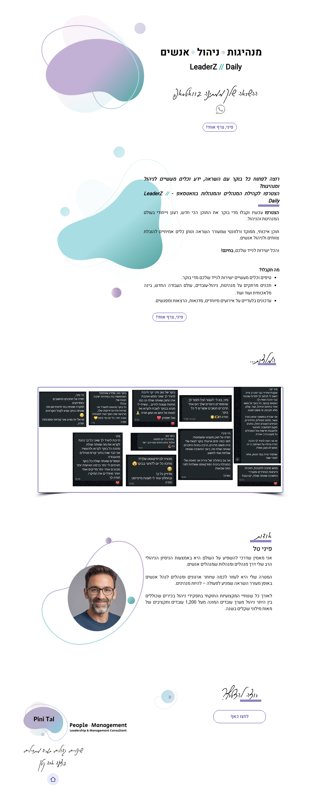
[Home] (53, 779)
